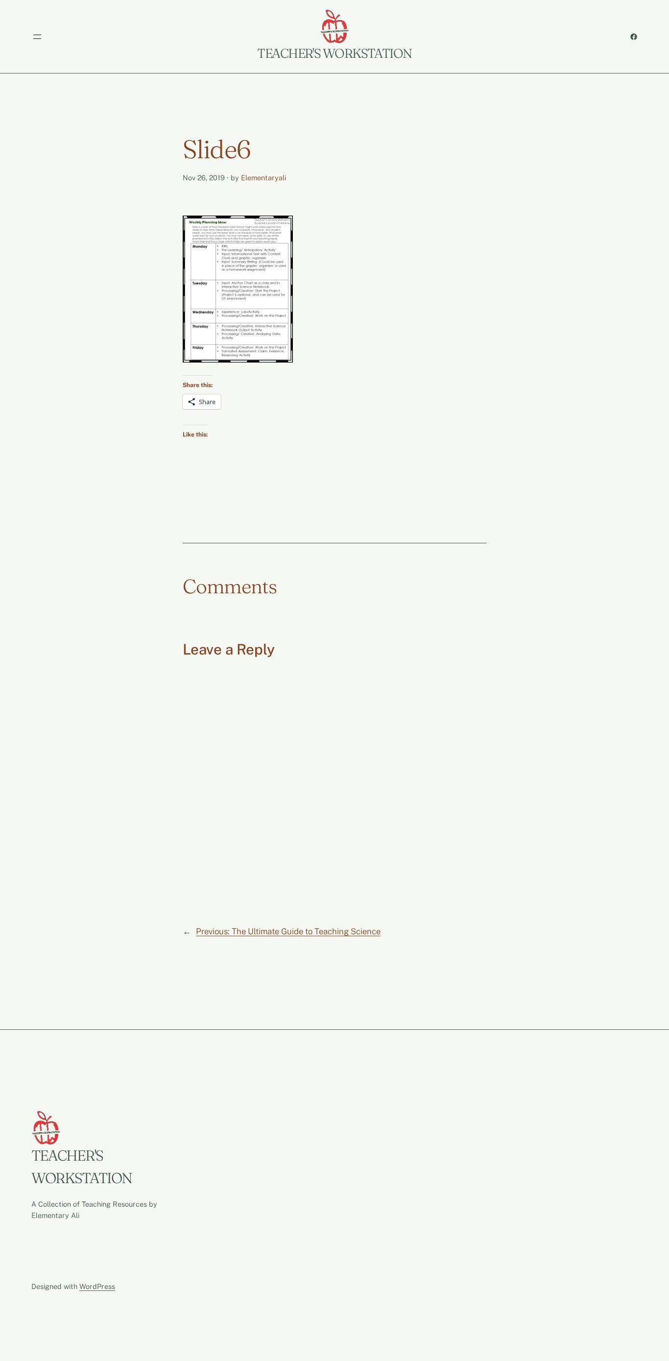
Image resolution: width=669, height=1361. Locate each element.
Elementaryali (263, 177)
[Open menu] (37, 37)
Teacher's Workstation (334, 53)
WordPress (97, 1286)
